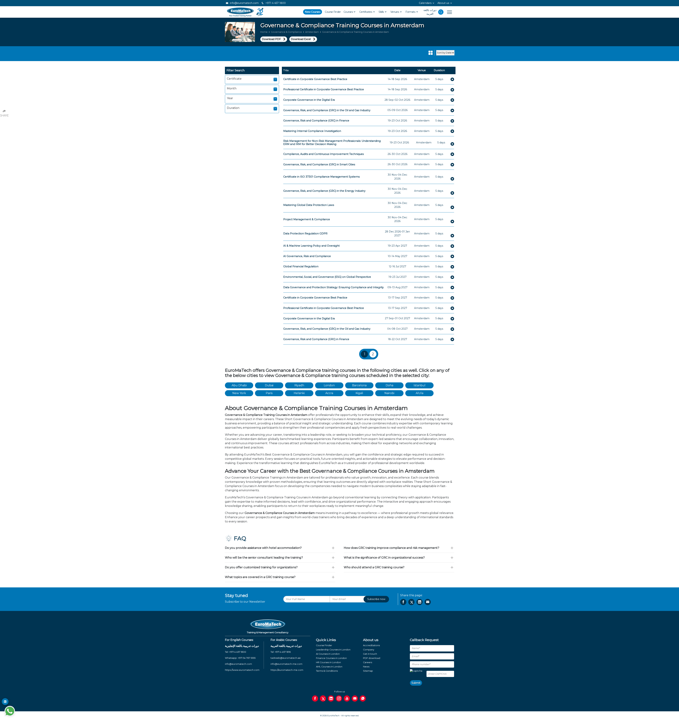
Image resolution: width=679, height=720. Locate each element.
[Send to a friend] (428, 602)
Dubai (269, 385)
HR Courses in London (328, 662)
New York (239, 393)
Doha (389, 385)
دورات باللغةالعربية (429, 11)
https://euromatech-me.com (287, 670)
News (366, 666)
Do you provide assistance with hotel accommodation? (263, 548)
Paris (269, 393)
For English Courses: (239, 640)
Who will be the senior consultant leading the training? (264, 557)
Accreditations (371, 645)
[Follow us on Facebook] (315, 698)
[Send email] (355, 698)
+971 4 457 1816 (283, 652)
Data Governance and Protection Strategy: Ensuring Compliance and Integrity (333, 287)
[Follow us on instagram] (339, 698)
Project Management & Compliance (306, 219)
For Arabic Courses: (284, 640)
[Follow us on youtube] (347, 698)
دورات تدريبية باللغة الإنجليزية (242, 646)
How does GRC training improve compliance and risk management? (391, 548)
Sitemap (368, 671)
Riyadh (299, 385)
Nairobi (389, 393)
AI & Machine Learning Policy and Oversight (311, 245)
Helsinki (299, 393)
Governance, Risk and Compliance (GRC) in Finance (316, 120)
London (329, 385)
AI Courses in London (328, 654)
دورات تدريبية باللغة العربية (286, 646)
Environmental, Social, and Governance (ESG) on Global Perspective (327, 276)
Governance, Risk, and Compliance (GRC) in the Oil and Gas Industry (326, 110)
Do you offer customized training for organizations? (261, 567)
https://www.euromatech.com (242, 670)
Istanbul (419, 385)
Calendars (425, 3)
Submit (415, 682)
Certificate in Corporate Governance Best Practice (315, 79)
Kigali (359, 393)
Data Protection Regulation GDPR (305, 233)
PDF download (371, 658)
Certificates (366, 11)
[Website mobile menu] (447, 12)
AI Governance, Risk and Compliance (307, 256)
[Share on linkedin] (419, 602)
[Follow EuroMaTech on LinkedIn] (5, 701)
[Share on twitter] (411, 602)
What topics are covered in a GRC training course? (260, 577)
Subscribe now (376, 599)
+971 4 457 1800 (275, 3)
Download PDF (271, 39)
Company (368, 649)
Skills (381, 11)
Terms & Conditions (327, 671)
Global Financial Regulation (300, 266)
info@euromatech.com (244, 3)
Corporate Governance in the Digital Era (309, 99)
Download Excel (301, 39)
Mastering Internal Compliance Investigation (312, 131)
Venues (395, 11)
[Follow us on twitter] (323, 698)
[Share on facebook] (403, 602)
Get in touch (370, 654)
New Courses (312, 11)
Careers (367, 662)
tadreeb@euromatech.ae (286, 658)
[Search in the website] (440, 12)
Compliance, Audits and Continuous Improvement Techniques (323, 154)
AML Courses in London (329, 666)
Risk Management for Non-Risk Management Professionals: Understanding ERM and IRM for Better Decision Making (332, 142)
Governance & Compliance (286, 32)
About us (443, 3)
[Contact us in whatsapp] (363, 698)
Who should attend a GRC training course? (374, 567)
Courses (348, 11)
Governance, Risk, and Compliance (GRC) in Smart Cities (319, 164)
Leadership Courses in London (333, 649)
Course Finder (333, 11)
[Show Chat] (9, 711)
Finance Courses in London (331, 658)
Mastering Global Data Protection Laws (308, 205)
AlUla (419, 393)
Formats (410, 11)
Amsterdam (312, 32)
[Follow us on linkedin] (331, 698)
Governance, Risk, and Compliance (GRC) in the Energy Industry (324, 190)
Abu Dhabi (239, 385)
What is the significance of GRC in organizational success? (384, 557)
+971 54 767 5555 (247, 658)
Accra (329, 393)
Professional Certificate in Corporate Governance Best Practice (323, 89)
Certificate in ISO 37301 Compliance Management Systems (321, 176)
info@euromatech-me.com (286, 664)
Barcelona (359, 385)
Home (264, 32)
